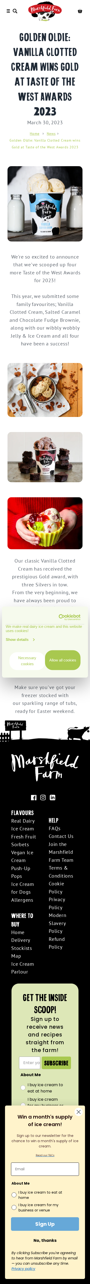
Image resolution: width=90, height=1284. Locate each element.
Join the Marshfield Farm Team (61, 852)
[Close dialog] (78, 1112)
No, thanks (45, 1240)
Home (34, 133)
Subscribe (56, 1063)
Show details (17, 639)
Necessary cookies (27, 661)
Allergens (22, 900)
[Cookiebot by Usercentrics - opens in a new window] (60, 617)
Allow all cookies (62, 660)
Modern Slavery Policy (57, 923)
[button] (16, 11)
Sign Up (45, 1224)
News (51, 133)
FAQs (54, 828)
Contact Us (61, 836)
